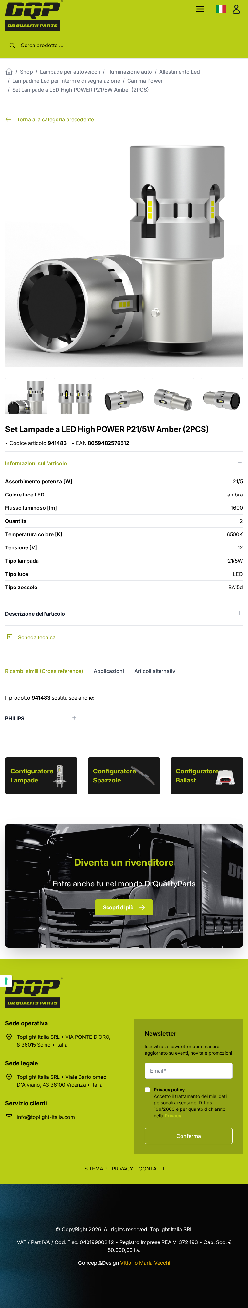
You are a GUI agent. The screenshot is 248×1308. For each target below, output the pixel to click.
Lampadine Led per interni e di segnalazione (66, 80)
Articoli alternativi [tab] (155, 671)
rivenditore (124, 862)
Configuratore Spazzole (114, 775)
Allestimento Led (179, 71)
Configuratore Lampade (32, 775)
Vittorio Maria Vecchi (145, 1263)
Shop (26, 71)
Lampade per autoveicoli (70, 71)
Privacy (173, 1115)
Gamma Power (145, 80)
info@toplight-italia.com (46, 1117)
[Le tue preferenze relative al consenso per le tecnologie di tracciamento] (6, 981)
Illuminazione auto (129, 71)
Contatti (151, 1168)
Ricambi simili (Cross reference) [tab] (44, 671)
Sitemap (95, 1168)
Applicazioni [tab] (109, 671)
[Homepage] (9, 72)
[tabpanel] (124, 712)
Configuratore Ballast (197, 775)
